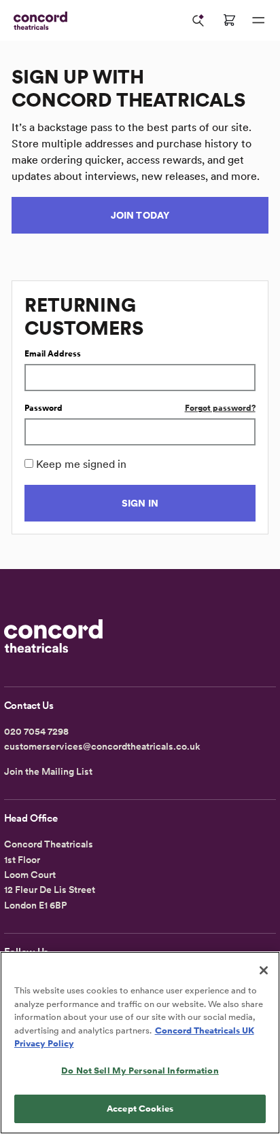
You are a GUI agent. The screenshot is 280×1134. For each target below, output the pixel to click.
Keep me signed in (81, 464)
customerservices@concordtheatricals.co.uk (102, 746)
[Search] (198, 20)
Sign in (140, 503)
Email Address (52, 354)
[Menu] (258, 20)
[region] (140, 1042)
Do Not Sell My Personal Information (140, 1070)
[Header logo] (37, 21)
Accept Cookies (140, 1108)
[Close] (264, 970)
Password (43, 408)
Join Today (140, 215)
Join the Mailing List (48, 771)
